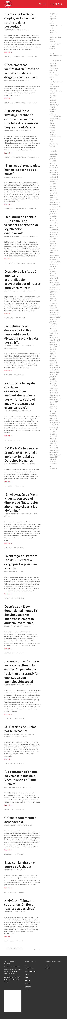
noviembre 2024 (54, 202)
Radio (33, 463)
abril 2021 (52, 301)
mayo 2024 (53, 216)
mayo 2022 (53, 271)
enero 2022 (53, 280)
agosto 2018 (53, 374)
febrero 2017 (53, 416)
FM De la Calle (34, 157)
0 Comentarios (21, 56)
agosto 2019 (53, 347)
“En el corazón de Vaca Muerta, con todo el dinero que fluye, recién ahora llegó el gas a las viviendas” (21, 502)
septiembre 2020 (54, 317)
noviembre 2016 (54, 423)
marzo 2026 (53, 165)
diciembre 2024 (54, 200)
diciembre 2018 (54, 365)
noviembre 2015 (54, 450)
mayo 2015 (53, 464)
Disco (51, 84)
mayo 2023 (53, 244)
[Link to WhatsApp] (61, 4)
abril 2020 (52, 328)
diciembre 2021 (54, 283)
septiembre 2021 (54, 289)
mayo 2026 (53, 161)
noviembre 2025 (54, 175)
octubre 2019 (53, 342)
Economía (52, 28)
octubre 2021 (53, 287)
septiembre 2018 (54, 372)
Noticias (21, 29)
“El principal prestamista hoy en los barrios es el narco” (22, 170)
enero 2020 (53, 335)
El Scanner (52, 98)
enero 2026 (53, 170)
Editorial (52, 93)
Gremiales (23, 626)
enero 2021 (53, 308)
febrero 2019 (53, 361)
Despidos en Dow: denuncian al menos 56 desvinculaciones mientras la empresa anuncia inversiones (21, 615)
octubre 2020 (53, 315)
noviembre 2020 (54, 312)
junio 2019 (52, 351)
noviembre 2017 (54, 395)
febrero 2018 (53, 388)
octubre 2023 (53, 232)
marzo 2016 (53, 441)
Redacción (33, 56)
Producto (52, 135)
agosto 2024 (53, 209)
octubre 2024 (53, 205)
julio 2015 (52, 459)
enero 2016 (53, 445)
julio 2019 (52, 349)
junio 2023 (52, 241)
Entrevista (14, 29)
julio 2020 (52, 322)
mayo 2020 (53, 326)
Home (51, 35)
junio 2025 (52, 186)
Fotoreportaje (54, 105)
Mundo (20, 825)
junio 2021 (52, 296)
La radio (52, 42)
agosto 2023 (53, 237)
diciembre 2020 (54, 310)
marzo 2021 (53, 303)
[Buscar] (39, 4)
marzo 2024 (53, 221)
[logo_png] (8, 4)
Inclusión (52, 112)
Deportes (52, 79)
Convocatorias (54, 75)
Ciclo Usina (53, 70)
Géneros (52, 107)
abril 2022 (52, 273)
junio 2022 (52, 269)
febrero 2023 (53, 250)
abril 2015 (52, 466)
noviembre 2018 (54, 367)
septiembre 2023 (54, 234)
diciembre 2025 (54, 172)
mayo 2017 (53, 409)
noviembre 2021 (54, 285)
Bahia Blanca (21, 80)
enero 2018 (53, 390)
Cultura (51, 23)
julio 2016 (52, 432)
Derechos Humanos (25, 345)
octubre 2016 (53, 425)
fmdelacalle (34, 102)
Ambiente (7, 80)
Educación (52, 95)
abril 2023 (52, 246)
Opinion (52, 48)
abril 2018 (52, 383)
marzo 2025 (53, 193)
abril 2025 (52, 191)
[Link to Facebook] (51, 4)
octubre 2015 (53, 452)
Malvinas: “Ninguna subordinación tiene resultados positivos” (19, 904)
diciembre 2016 (54, 420)
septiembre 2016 (54, 427)
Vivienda (52, 146)
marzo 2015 (53, 469)
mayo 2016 (53, 436)
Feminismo (53, 102)
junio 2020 (52, 324)
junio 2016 (52, 434)
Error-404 (52, 32)
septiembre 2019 (54, 345)
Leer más (7, 52)
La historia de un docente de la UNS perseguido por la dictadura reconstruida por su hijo (21, 334)
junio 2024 (52, 214)
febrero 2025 (53, 195)
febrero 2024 (53, 223)
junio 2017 (52, 407)
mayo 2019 (53, 354)
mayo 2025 (53, 188)
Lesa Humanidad (54, 44)
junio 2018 (52, 379)
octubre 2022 (53, 260)
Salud (51, 141)
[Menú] (43, 4)
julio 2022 (52, 266)
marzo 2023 (53, 248)
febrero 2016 (53, 443)
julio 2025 (52, 184)
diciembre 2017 (54, 393)
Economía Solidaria (55, 91)
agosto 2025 (53, 182)
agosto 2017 (53, 402)
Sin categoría (53, 144)
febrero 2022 (53, 278)
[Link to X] (53, 4)
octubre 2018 (53, 370)
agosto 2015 (53, 457)
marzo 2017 (53, 413)
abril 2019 (52, 356)
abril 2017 (52, 411)
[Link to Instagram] (56, 4)
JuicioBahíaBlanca (55, 116)
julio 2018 (52, 377)
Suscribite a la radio (55, 55)
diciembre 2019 (54, 338)
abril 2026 (52, 163)
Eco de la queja (54, 86)
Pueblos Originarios (56, 137)
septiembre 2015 (54, 455)
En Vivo (51, 30)
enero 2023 (53, 253)
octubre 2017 (53, 397)
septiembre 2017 (54, 400)
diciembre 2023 (54, 227)
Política (26, 29)
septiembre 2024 (54, 207)
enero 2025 (53, 198)
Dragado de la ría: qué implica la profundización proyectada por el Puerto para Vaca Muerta (22, 279)
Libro (51, 121)
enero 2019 (53, 363)
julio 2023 (52, 239)
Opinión (52, 128)
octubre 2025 (53, 177)
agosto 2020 (53, 319)
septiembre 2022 (54, 262)
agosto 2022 (53, 264)
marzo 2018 (53, 386)
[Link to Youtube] (58, 4)
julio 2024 (52, 211)
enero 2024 (53, 225)
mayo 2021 (53, 299)
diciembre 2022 (54, 255)
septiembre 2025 (54, 179)
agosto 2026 (53, 154)
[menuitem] (39, 4)
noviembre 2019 (54, 340)
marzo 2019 (53, 358)
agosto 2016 (53, 429)
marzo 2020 (53, 331)
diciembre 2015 (54, 448)
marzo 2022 (53, 276)
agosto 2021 (53, 292)
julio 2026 (52, 156)
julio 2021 (52, 294)
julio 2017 (52, 404)
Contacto (52, 21)
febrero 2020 (53, 333)
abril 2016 (52, 439)
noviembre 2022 (54, 257)
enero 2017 (53, 418)
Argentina (7, 29)
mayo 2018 (53, 381)
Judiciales (23, 130)
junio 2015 (52, 462)
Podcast (52, 51)
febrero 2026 (53, 168)
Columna (52, 73)
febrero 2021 (53, 306)
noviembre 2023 (54, 230)
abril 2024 (52, 218)
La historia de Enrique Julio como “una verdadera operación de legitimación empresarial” (21, 225)
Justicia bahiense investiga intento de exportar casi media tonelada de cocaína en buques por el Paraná (21, 119)
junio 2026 (52, 159)
